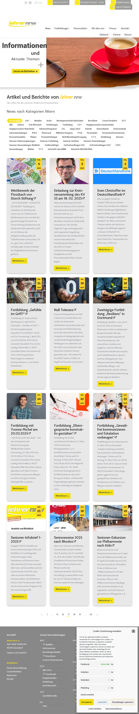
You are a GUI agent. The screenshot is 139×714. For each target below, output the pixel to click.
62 (91, 614)
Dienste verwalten (87, 694)
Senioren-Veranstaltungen (94, 141)
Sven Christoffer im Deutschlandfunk (111, 192)
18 (74, 614)
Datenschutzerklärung (113, 708)
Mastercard (46, 133)
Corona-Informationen (53, 660)
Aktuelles (38, 120)
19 (80, 614)
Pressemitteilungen (49, 137)
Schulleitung (106, 137)
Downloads (50, 674)
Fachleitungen (52, 125)
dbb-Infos (47, 670)
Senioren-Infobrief (71, 141)
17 (69, 614)
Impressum (12, 675)
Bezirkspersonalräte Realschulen (70, 120)
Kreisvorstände (119, 129)
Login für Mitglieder (123, 7)
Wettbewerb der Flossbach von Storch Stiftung (23, 194)
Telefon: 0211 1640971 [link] (16, 653)
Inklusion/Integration (48, 129)
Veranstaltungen (16, 149)
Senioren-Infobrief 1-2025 (26, 539)
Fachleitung (48, 682)
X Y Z (41, 149)
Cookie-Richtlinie (94, 708)
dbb (11, 125)
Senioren (119, 137)
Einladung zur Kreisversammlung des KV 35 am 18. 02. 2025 (69, 194)
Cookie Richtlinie (14, 671)
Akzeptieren (86, 702)
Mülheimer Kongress (64, 133)
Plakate (33, 137)
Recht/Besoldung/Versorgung (74, 137)
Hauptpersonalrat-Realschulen (21, 129)
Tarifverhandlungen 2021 (74, 145)
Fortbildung (68, 125)
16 (63, 614)
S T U (93, 137)
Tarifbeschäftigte (52, 145)
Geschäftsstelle (50, 696)
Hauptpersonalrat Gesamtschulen (100, 125)
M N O (34, 133)
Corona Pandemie (109, 120)
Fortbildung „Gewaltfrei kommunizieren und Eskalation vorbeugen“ (112, 431)
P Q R (80, 133)
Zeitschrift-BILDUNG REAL (81, 149)
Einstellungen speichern (122, 702)
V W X (118, 145)
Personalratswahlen (17, 137)
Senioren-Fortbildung (49, 141)
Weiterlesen (18, 261)
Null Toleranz (63, 310)
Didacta (21, 125)
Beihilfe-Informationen (49, 646)
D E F (124, 120)
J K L (63, 129)
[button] (133, 631)
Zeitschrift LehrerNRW (57, 149)
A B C (27, 120)
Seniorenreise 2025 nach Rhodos (68, 539)
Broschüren (92, 120)
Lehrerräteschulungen (18, 133)
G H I (79, 125)
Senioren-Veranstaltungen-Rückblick (24, 145)
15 (57, 614)
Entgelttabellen (50, 678)
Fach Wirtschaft (35, 125)
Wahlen (31, 149)
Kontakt (88, 129)
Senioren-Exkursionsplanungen (22, 141)
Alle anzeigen (14, 120)
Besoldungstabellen (52, 652)
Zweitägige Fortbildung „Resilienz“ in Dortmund (111, 314)
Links (45, 706)
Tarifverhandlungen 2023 (100, 145)
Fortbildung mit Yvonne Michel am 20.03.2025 (24, 429)
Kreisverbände (103, 129)
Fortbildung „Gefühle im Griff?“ (26, 312)
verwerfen (102, 702)
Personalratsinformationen (113, 133)
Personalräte (92, 133)
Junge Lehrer (75, 129)
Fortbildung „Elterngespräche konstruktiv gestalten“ (69, 429)
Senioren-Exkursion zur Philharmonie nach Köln (111, 541)
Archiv (49, 120)
